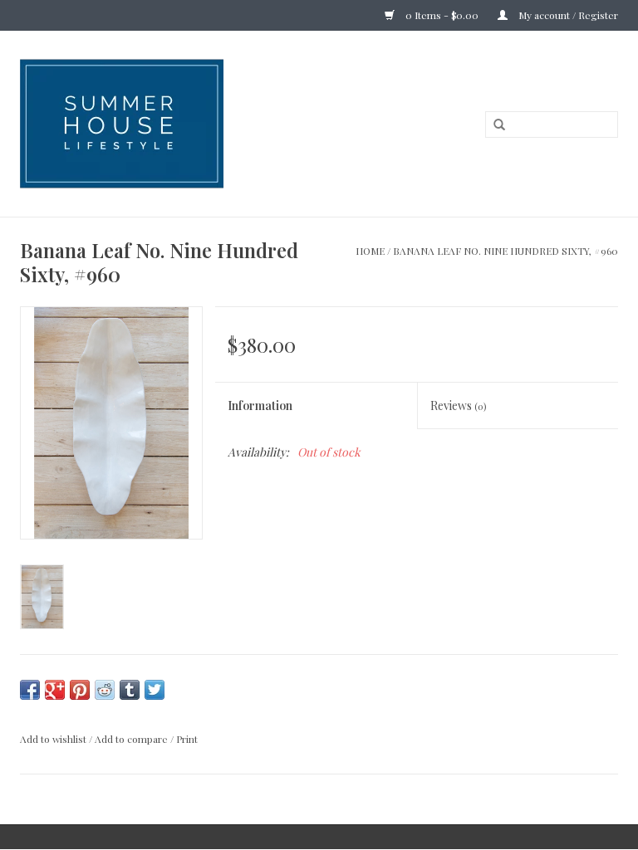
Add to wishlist (53, 738)
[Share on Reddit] (105, 690)
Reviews (458, 405)
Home (370, 250)
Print (187, 738)
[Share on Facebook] (30, 690)
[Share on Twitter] (154, 690)
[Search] (499, 125)
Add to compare (132, 738)
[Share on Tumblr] (130, 690)
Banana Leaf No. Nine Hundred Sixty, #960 (505, 250)
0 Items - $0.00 (442, 15)
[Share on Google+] (55, 690)
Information (260, 405)
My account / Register (567, 15)
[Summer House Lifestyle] (196, 124)
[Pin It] (80, 690)
